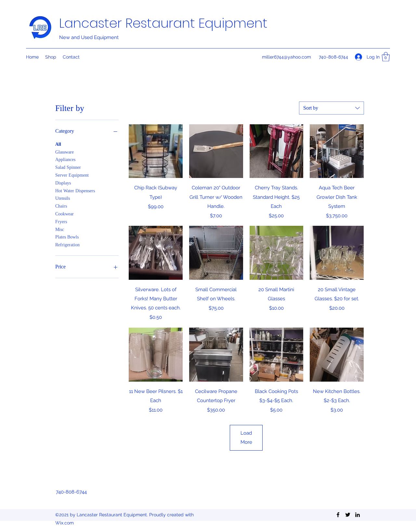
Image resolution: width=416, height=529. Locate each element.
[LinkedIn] (357, 514)
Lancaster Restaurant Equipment (163, 23)
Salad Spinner (68, 167)
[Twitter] (347, 514)
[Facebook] (338, 514)
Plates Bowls (67, 237)
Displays (63, 183)
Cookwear (64, 213)
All (58, 144)
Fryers (61, 221)
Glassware (64, 152)
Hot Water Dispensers (75, 190)
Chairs (61, 206)
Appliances (65, 159)
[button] (386, 56)
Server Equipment (72, 175)
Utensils (62, 198)
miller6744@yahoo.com (286, 57)
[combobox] (331, 108)
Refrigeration (67, 244)
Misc (59, 229)
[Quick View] (156, 151)
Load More (246, 437)
